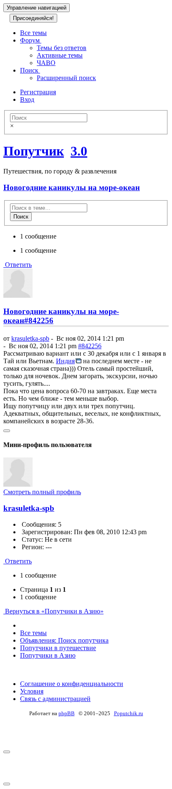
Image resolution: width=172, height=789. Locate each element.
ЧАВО (46, 62)
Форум (30, 40)
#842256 (38, 320)
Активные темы (60, 55)
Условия (31, 691)
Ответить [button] (17, 264)
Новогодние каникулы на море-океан (71, 187)
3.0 (79, 150)
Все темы (33, 32)
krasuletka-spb (30, 338)
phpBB (66, 713)
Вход (27, 99)
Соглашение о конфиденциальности (71, 683)
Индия (65, 360)
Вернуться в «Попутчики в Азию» (53, 611)
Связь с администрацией (55, 698)
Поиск (30, 70)
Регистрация (38, 91)
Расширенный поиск (66, 77)
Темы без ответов (61, 47)
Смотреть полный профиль (42, 491)
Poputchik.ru (128, 713)
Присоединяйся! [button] (33, 18)
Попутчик (33, 150)
